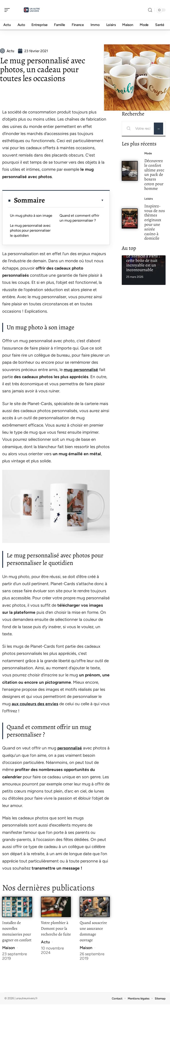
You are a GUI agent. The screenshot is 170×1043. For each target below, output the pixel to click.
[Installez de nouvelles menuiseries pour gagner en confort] (17, 907)
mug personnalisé (81, 369)
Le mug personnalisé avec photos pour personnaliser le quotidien (30, 230)
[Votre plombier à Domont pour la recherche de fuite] (56, 907)
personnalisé (69, 748)
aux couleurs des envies (35, 703)
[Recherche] (150, 10)
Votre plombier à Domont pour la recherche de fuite (56, 928)
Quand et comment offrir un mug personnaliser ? (79, 218)
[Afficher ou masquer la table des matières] (74, 200)
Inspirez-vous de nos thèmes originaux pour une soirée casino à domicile (154, 222)
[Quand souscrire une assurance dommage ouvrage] (94, 907)
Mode (148, 153)
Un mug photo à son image (31, 215)
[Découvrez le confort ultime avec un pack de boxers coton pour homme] (130, 171)
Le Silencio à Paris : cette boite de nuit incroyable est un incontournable (143, 263)
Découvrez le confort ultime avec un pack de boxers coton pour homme (154, 174)
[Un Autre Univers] (32, 10)
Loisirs (148, 198)
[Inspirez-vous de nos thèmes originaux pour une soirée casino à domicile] (130, 218)
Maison (8, 948)
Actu (45, 942)
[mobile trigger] (8, 10)
